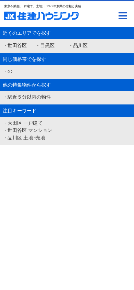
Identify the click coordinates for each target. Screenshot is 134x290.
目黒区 (47, 45)
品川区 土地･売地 (26, 138)
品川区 (80, 45)
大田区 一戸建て (25, 123)
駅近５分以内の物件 (29, 97)
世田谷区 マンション (30, 130)
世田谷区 (17, 45)
